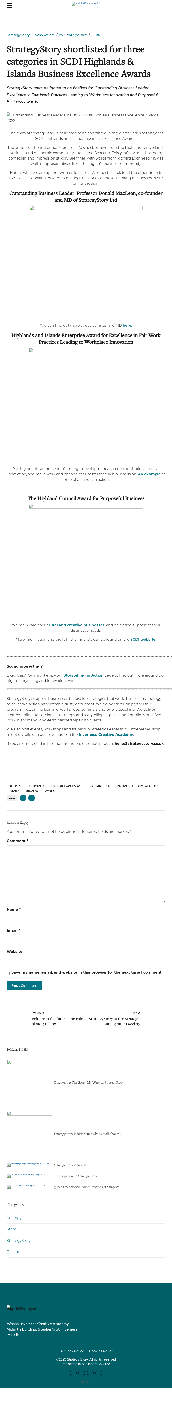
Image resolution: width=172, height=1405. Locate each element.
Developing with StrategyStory (75, 1175)
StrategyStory (18, 35)
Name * (14, 909)
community (37, 786)
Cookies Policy (101, 1351)
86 (98, 35)
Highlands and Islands (67, 786)
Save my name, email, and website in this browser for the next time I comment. (86, 972)
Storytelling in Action (83, 675)
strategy (31, 791)
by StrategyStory (73, 35)
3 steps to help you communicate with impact (86, 1186)
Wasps (49, 791)
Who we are (45, 35)
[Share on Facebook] (23, 798)
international (101, 786)
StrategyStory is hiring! (70, 1164)
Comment (17, 840)
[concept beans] (92, 1382)
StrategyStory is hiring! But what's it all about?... (87, 1133)
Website (14, 951)
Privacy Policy (72, 1351)
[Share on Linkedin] (31, 798)
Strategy (14, 1217)
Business (16, 786)
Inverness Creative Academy (106, 734)
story (14, 791)
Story (11, 1229)
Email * (13, 930)
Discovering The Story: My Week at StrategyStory (88, 1082)
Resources (16, 1251)
